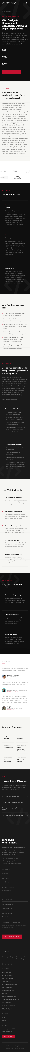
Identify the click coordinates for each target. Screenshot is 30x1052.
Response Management (8, 1005)
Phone (4, 896)
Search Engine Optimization (9, 984)
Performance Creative (8, 990)
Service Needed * (7, 904)
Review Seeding (6, 1002)
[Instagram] (2, 964)
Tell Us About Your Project (11, 922)
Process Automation (7, 975)
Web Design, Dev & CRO (9, 996)
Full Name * (6, 869)
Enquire (4, 1020)
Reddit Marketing (6, 972)
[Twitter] (8, 964)
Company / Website (8, 887)
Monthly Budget (7, 913)
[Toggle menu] (27, 3)
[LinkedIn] (5, 964)
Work (3, 1017)
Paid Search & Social (7, 987)
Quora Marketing (6, 981)
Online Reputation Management (10, 999)
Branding (4, 993)
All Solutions (7, 11)
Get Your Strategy (11, 936)
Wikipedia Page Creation (9, 1008)
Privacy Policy (9, 1048)
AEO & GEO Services (7, 978)
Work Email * (6, 878)
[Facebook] (11, 964)
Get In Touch (8, 1036)
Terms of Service (19, 1048)
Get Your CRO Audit (10, 72)
